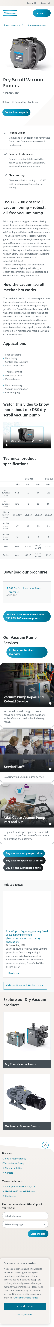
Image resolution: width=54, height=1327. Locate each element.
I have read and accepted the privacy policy (31, 257)
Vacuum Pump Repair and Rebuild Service (27, 685)
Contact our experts (16, 112)
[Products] (24, 25)
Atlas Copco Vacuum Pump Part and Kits (27, 806)
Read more (14, 973)
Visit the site (38, 1233)
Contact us (10, 1195)
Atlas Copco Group (14, 1163)
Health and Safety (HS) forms (20, 1191)
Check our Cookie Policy (26, 1297)
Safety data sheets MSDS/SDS (20, 1186)
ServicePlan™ (27, 750)
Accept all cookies (25, 1306)
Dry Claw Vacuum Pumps (21, 1064)
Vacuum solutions (14, 1168)
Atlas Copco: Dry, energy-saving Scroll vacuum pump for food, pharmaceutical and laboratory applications (27, 936)
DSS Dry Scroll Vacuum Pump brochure (25, 590)
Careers (9, 1172)
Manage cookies (25, 1314)
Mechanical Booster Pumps (22, 1126)
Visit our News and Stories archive (25, 985)
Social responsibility (15, 1158)
